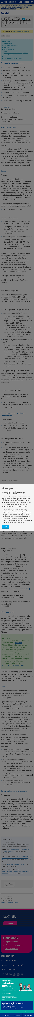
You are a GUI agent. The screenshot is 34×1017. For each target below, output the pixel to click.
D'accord (5, 527)
